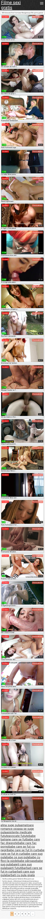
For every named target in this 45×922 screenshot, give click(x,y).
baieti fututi (14, 868)
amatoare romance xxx (17, 827)
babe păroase (27, 861)
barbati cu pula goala (20, 875)
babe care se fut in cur (22, 851)
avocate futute (19, 836)
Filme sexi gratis (11, 5)
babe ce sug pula (17, 857)
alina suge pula (11, 825)
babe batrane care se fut (18, 837)
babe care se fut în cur (22, 850)
